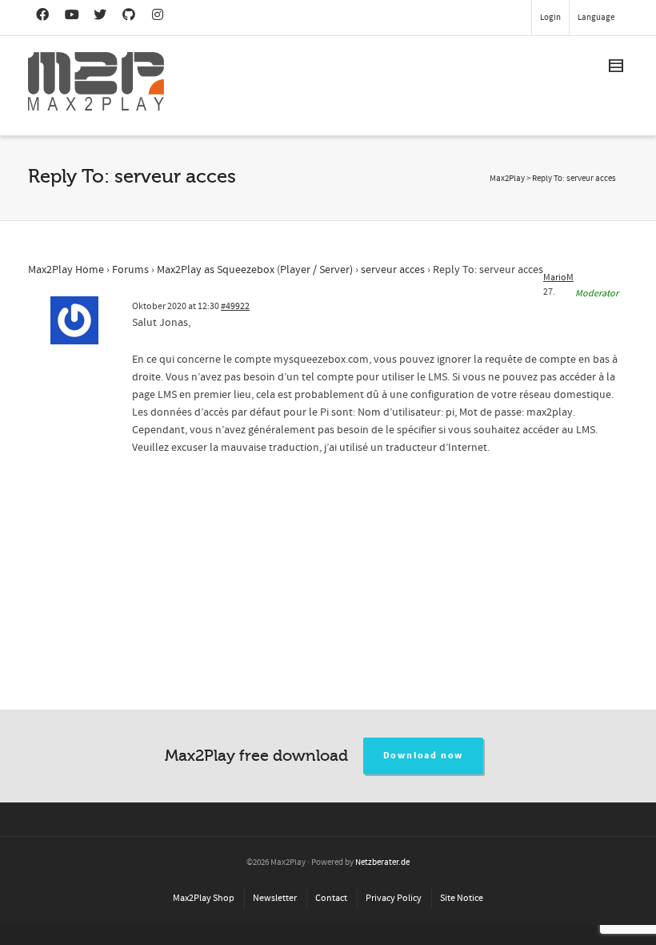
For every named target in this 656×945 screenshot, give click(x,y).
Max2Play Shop (203, 898)
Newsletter (275, 898)
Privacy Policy (394, 898)
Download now (423, 755)
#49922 (235, 306)
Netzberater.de (382, 862)
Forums (130, 270)
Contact (331, 898)
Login (550, 17)
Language (596, 17)
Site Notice (461, 898)
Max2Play (507, 178)
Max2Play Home (66, 270)
